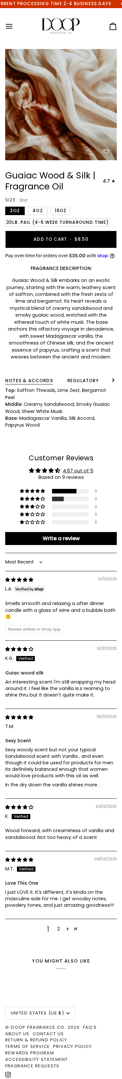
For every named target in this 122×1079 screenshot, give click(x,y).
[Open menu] (15, 26)
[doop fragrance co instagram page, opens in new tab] (8, 1075)
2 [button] (58, 929)
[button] (33, 491)
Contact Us (48, 1034)
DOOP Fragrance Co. (38, 1027)
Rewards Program (29, 1053)
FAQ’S (90, 1027)
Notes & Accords (29, 381)
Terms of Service (27, 1046)
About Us (17, 1034)
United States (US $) (37, 1013)
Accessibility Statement (36, 1059)
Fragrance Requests (32, 1066)
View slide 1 (106, 151)
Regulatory (83, 381)
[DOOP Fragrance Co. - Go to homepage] (60, 26)
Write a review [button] (61, 538)
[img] (19, 579)
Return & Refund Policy (36, 1040)
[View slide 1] (61, 104)
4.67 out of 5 (78, 470)
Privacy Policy (72, 1046)
